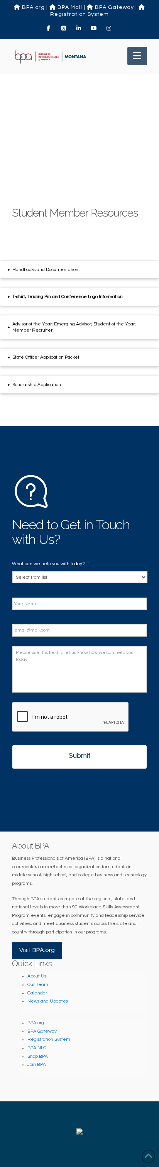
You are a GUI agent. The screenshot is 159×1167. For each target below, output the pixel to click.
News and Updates (47, 1001)
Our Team (37, 984)
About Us (36, 976)
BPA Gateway (113, 7)
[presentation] (70, 717)
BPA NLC (36, 1047)
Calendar (37, 993)
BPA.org (32, 7)
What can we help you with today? (51, 563)
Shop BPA (37, 1056)
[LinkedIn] (79, 28)
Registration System (48, 1039)
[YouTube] (94, 28)
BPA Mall (69, 7)
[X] (64, 28)
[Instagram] (109, 28)
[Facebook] (49, 28)
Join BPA (36, 1064)
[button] (137, 56)
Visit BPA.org (37, 950)
